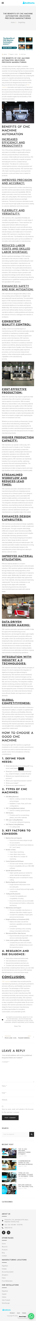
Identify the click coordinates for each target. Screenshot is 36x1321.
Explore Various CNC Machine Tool (25, 1186)
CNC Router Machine (25, 1019)
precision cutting (22, 1021)
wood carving (29, 1022)
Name (4, 1086)
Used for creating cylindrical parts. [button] (20, 811)
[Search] (31, 1134)
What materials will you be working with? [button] (18, 766)
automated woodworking (14, 1017)
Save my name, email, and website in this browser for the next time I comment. (18, 1110)
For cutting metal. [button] (15, 827)
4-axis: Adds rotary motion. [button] (18, 854)
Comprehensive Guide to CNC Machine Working (25, 1162)
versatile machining (18, 1022)
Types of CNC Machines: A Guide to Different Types (25, 1174)
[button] (3, 3)
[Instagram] (8, 1232)
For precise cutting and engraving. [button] (20, 822)
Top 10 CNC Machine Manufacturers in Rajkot (24, 1151)
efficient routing (11, 1021)
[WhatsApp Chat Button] (31, 1316)
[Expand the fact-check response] (21, 768)
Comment (5, 1062)
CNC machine (6, 982)
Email (4, 1093)
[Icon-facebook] (3, 1232)
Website (4, 1100)
